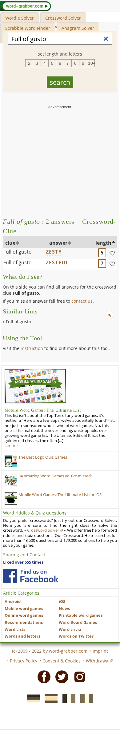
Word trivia (70, 629)
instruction (32, 348)
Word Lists (15, 629)
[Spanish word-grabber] (49, 698)
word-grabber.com (68, 651)
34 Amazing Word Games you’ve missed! (55, 476)
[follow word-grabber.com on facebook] (30, 576)
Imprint (100, 651)
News (64, 608)
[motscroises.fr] (67, 698)
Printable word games (80, 615)
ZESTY (54, 251)
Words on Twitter (76, 636)
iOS (62, 601)
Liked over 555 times (23, 562)
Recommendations (24, 622)
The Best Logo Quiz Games (42, 457)
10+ (91, 63)
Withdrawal (98, 661)
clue (10, 242)
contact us (82, 301)
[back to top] (109, 315)
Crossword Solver (63, 18)
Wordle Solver (19, 18)
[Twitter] (60, 676)
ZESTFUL (57, 262)
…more (11, 445)
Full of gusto (17, 251)
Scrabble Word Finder (27, 28)
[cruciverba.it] (85, 698)
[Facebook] (42, 676)
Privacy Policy (23, 661)
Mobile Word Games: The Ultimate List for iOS (60, 494)
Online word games (24, 615)
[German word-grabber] (31, 698)
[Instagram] (78, 676)
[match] (112, 252)
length (103, 242)
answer (58, 242)
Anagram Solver (78, 28)
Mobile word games (24, 608)
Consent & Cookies (61, 661)
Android (13, 601)
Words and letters (22, 636)
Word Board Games (78, 622)
